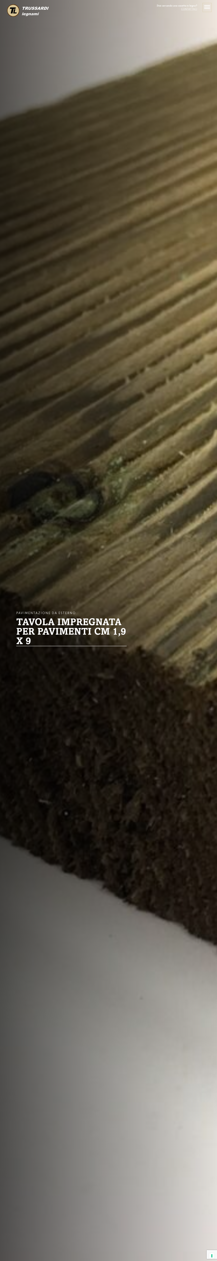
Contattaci (189, 9)
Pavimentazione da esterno (46, 613)
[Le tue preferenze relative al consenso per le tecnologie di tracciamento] (212, 1256)
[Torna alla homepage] (27, 11)
